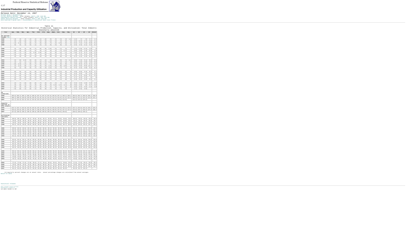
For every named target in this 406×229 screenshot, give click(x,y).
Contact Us (12, 187)
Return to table (6, 173)
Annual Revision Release (9, 18)
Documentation (17, 15)
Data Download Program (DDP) (11, 20)
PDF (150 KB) (42, 18)
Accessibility (4, 187)
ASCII (33, 16)
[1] (8, 37)
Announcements (28, 20)
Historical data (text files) (45, 20)
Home (2, 186)
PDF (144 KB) (41, 16)
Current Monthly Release (9, 16)
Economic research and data (11, 186)
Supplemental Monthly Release (11, 17)
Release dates (5, 15)
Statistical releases (8, 183)
